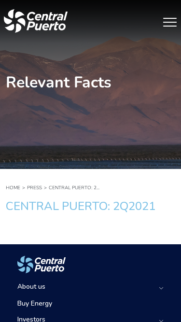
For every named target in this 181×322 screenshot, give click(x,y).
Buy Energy (34, 303)
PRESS (34, 187)
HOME (13, 187)
